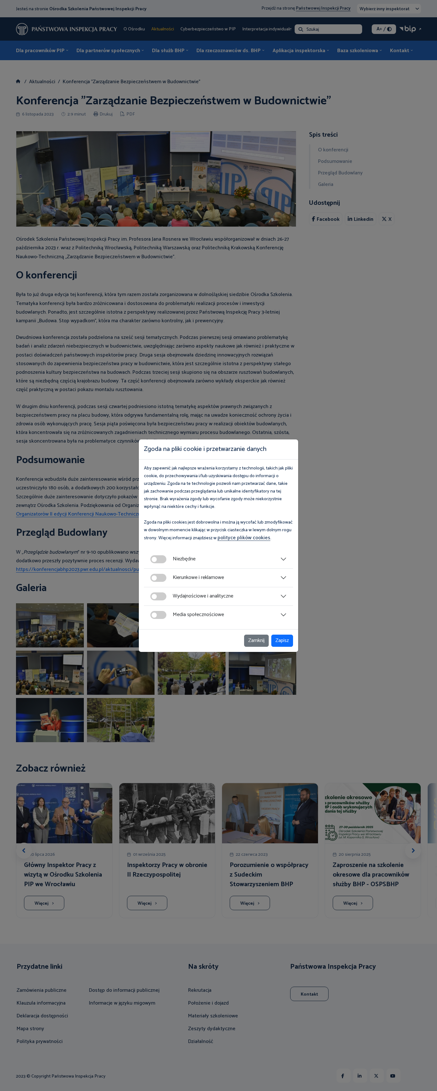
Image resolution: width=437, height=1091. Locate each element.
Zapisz (282, 640)
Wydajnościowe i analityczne (203, 596)
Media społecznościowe (198, 614)
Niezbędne (184, 559)
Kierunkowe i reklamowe (198, 577)
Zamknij (256, 640)
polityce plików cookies (244, 537)
